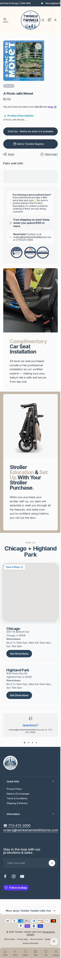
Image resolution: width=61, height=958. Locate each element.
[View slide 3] (31, 745)
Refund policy (15, 944)
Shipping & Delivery (17, 805)
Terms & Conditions (17, 800)
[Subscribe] (49, 865)
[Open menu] (5, 19)
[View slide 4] (35, 745)
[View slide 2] (27, 745)
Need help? (49, 157)
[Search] (43, 20)
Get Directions (19, 656)
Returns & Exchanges (18, 796)
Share (11, 157)
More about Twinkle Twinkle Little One (29, 914)
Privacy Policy (14, 791)
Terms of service (42, 944)
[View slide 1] (23, 745)
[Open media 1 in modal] (38, 46)
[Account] (55, 20)
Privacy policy (28, 944)
